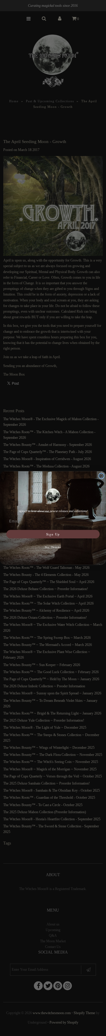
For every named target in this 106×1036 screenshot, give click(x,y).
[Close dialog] (101, 475)
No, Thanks (53, 547)
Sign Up (53, 534)
